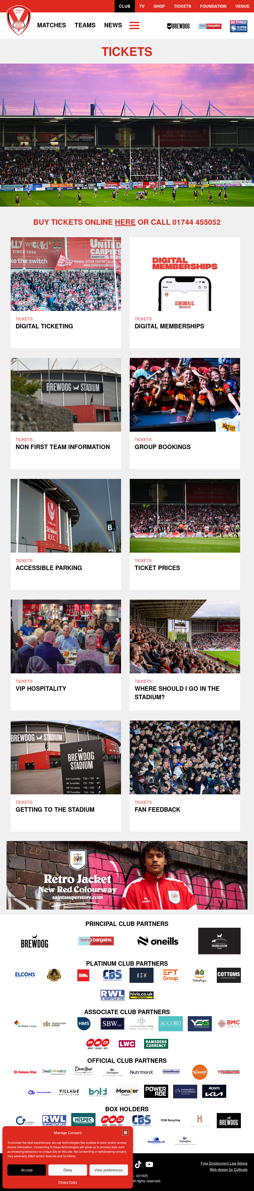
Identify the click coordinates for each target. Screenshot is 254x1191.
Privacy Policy (67, 1182)
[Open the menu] (134, 26)
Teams (85, 25)
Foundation (213, 6)
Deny (68, 1170)
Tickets (182, 6)
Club (124, 6)
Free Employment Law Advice (224, 1163)
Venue (242, 6)
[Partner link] (34, 941)
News (113, 25)
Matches (51, 25)
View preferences (109, 1170)
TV (142, 6)
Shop (159, 6)
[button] (125, 1132)
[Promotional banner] (127, 875)
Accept (26, 1170)
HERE (125, 221)
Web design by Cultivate (229, 1169)
